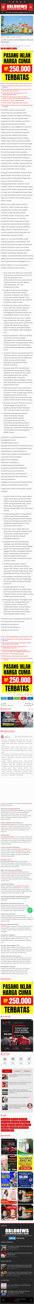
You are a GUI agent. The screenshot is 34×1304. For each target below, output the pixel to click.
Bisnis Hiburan (6, 1119)
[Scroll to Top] (30, 1300)
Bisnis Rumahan (24, 1122)
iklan (12, 1130)
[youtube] (21, 2)
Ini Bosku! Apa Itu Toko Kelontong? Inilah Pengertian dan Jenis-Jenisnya (20, 1083)
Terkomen (27, 1071)
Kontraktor (30, 694)
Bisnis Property (6, 1122)
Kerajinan (18, 1125)
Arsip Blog (17, 1071)
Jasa (25, 694)
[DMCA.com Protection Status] (17, 1238)
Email (14, 48)
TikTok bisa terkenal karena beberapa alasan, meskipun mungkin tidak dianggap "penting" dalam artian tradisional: (16, 98)
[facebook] (9, 2)
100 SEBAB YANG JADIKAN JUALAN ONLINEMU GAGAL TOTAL (18, 1292)
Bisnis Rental (15, 1122)
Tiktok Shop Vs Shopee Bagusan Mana (13, 100)
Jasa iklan (4, 926)
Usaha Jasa (5, 1127)
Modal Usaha (26, 1125)
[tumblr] (24, 2)
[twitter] (13, 2)
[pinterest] (17, 2)
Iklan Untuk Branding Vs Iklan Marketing (18, 1285)
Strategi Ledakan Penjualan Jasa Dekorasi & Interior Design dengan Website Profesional (15, 721)
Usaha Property (23, 1127)
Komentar (26, 46)
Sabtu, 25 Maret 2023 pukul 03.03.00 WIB (23, 736)
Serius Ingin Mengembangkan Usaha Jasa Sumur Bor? (17, 83)
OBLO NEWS (12, 1299)
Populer (7, 1071)
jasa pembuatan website (16, 810)
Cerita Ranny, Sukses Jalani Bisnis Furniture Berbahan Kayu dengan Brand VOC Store (20, 1273)
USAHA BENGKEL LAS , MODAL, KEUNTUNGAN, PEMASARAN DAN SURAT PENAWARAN (18, 1106)
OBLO (6, 737)
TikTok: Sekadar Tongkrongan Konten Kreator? (15, 102)
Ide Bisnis (4, 1125)
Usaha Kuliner (14, 1127)
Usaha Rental (5, 1130)
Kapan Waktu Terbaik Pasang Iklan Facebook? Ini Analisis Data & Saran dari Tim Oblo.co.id (20, 1091)
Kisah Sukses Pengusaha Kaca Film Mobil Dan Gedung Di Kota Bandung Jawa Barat (19, 1266)
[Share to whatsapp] (17, 698)
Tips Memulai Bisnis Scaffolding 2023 (19, 1097)
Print (9, 48)
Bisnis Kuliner (23, 1119)
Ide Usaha (11, 1125)
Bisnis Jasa (20, 694)
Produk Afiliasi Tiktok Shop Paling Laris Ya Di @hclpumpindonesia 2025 (14, 93)
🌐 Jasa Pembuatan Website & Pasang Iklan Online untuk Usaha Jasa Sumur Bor (19, 13)
